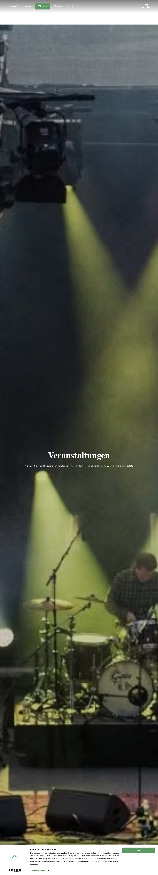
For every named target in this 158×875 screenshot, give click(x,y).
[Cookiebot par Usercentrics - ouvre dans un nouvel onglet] (15, 870)
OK (138, 850)
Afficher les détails (38, 870)
